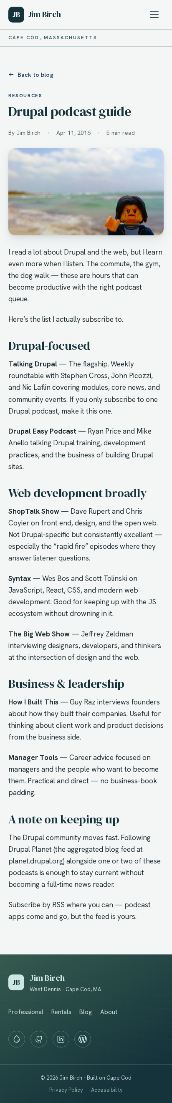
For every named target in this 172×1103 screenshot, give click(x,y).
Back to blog (35, 74)
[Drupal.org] (16, 1039)
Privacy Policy (66, 1089)
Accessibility (107, 1089)
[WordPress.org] (82, 1039)
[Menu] (154, 14)
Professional (25, 1012)
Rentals (61, 1012)
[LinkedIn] (61, 1039)
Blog (85, 1012)
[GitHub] (38, 1039)
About (108, 1012)
